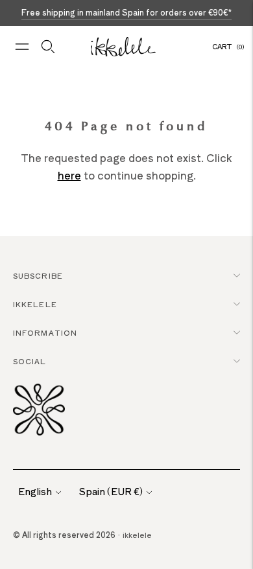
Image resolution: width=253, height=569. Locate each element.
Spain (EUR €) (111, 491)
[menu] (22, 46)
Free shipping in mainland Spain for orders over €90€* (126, 11)
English (35, 491)
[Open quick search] (48, 46)
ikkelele (137, 534)
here (69, 175)
